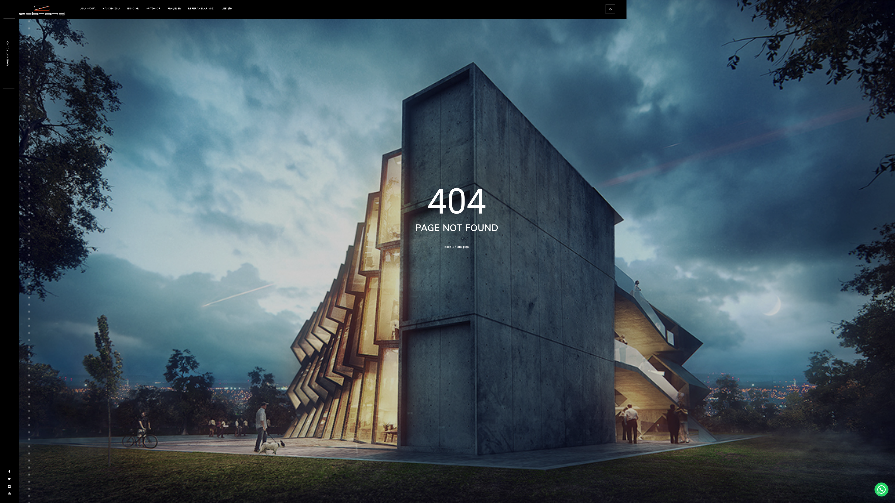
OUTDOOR (153, 8)
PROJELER (174, 8)
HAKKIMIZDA (111, 8)
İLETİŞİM (226, 8)
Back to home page (456, 246)
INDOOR (133, 8)
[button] (881, 489)
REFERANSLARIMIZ (201, 8)
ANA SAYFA (88, 8)
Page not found (7, 53)
